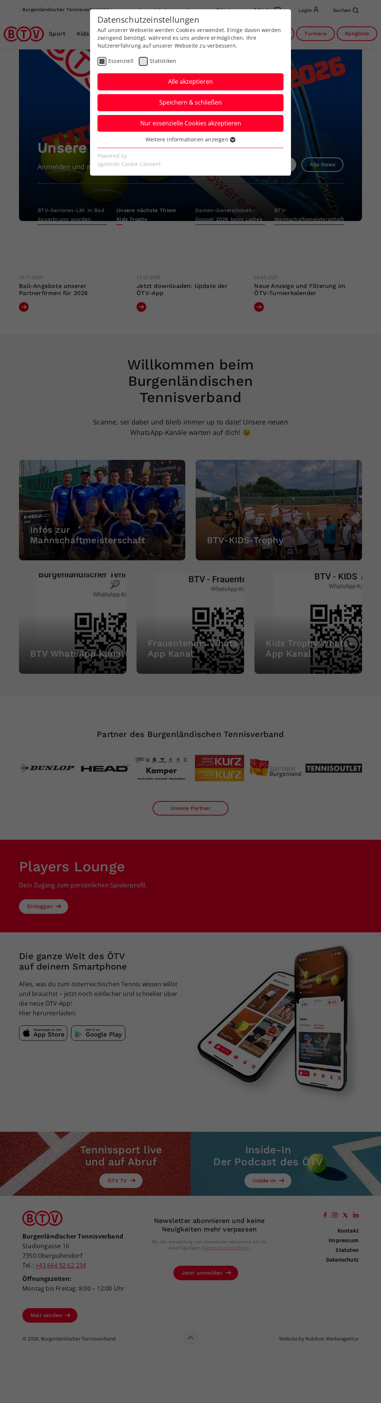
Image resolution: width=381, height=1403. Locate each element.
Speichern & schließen (190, 102)
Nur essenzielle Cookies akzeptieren (190, 123)
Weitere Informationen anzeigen (187, 139)
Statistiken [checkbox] (163, 60)
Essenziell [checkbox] (121, 60)
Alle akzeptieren (190, 81)
